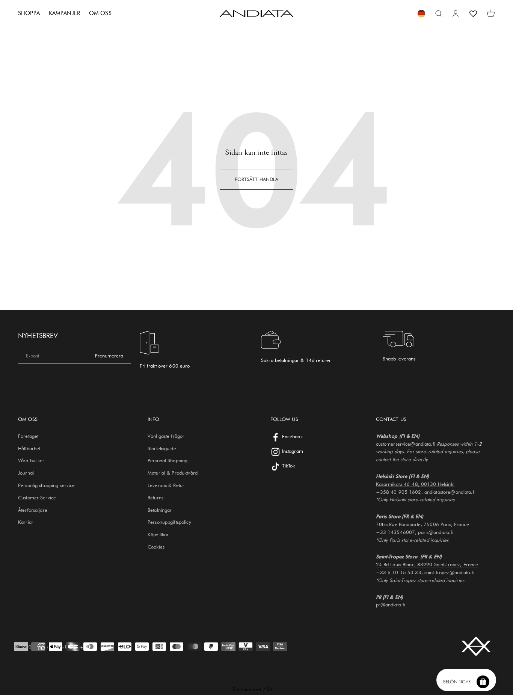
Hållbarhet (29, 448)
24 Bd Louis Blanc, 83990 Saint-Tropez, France (427, 564)
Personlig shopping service (46, 485)
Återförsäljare (32, 510)
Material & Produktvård (173, 473)
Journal (26, 473)
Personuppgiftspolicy (169, 522)
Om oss (100, 13)
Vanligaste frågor (166, 436)
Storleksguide (162, 448)
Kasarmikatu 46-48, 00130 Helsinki (415, 484)
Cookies (156, 547)
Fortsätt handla (257, 179)
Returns (155, 497)
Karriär (25, 522)
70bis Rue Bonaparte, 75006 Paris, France (422, 524)
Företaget (28, 436)
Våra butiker (31, 460)
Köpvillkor (158, 534)
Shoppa (29, 13)
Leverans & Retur (166, 485)
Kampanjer (64, 13)
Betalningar (160, 510)
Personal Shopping (167, 460)
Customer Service (37, 497)
